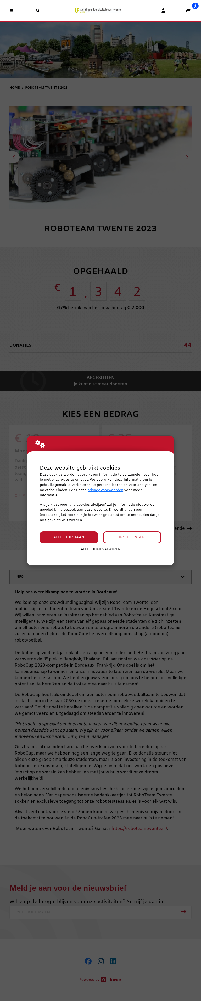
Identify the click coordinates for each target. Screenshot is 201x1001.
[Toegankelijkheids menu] (195, 6)
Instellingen (132, 537)
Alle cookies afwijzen (100, 549)
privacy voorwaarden (105, 490)
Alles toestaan (68, 537)
